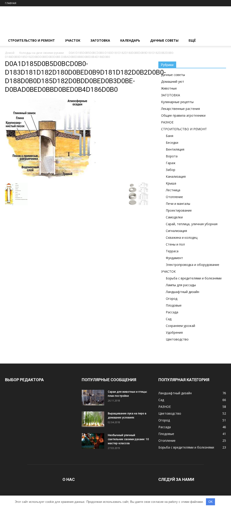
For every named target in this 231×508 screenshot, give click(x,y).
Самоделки (174, 217)
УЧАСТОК (72, 40)
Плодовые (174, 305)
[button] (220, 41)
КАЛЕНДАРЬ (130, 40)
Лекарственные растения (180, 108)
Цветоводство (177, 339)
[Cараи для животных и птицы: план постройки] (93, 397)
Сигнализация (176, 231)
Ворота (172, 156)
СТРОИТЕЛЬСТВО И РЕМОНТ (31, 40)
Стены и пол (175, 244)
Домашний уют (172, 81)
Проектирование (179, 210)
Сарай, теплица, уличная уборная (191, 224)
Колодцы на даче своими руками (41, 53)
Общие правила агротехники (183, 115)
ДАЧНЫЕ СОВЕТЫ (164, 40)
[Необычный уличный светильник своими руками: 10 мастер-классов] (93, 441)
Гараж (171, 163)
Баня (169, 136)
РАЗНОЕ (167, 122)
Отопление (174, 197)
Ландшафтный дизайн (182, 292)
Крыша (171, 183)
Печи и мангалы (178, 203)
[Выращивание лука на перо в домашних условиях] (93, 419)
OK (210, 501)
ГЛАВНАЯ (10, 3)
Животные (169, 88)
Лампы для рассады (181, 285)
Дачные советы (173, 75)
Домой (9, 53)
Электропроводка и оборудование (192, 264)
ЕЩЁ (192, 40)
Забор (170, 170)
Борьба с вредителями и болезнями (194, 278)
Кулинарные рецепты (177, 102)
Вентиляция (175, 149)
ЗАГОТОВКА (100, 40)
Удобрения (174, 332)
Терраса (172, 251)
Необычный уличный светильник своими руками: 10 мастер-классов (128, 439)
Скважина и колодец (181, 237)
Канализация (176, 176)
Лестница (173, 190)
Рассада (172, 312)
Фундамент (174, 258)
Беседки (172, 142)
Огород (171, 298)
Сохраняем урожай (180, 326)
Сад (168, 319)
